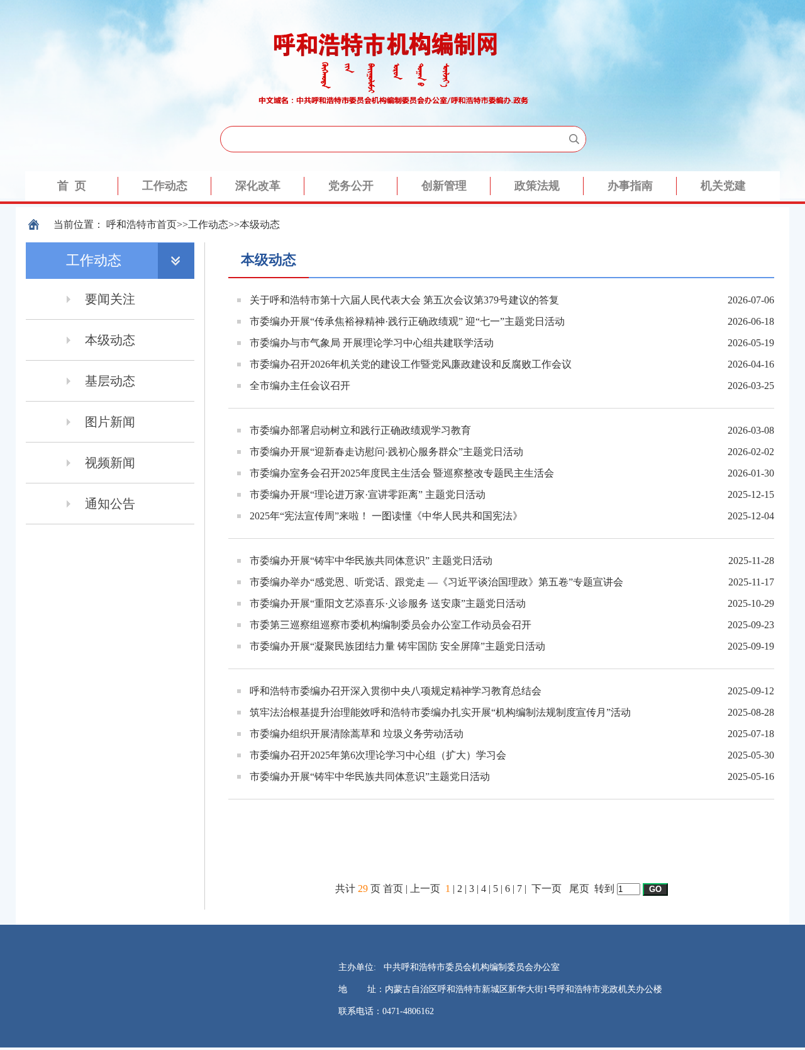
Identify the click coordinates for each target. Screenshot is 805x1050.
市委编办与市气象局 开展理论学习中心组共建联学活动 (372, 342)
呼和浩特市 (131, 224)
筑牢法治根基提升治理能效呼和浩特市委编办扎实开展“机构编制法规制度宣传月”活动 (440, 712)
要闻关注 (110, 299)
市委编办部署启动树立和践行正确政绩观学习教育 (360, 430)
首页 (167, 224)
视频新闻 (110, 463)
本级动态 (260, 224)
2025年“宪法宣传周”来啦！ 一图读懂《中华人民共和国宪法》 (386, 516)
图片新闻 (110, 422)
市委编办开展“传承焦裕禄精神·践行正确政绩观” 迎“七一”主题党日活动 (407, 321)
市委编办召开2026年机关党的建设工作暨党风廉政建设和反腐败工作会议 (411, 364)
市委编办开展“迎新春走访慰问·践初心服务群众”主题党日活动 (386, 451)
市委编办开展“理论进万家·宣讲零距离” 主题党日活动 (368, 494)
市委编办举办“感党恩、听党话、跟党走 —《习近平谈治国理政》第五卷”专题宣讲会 (436, 582)
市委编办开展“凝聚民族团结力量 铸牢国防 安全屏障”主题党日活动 (397, 646)
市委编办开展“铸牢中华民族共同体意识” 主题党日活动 (371, 560)
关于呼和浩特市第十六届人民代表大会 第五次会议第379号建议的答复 (404, 300)
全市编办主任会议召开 (300, 385)
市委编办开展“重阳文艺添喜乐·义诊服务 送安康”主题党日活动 (388, 603)
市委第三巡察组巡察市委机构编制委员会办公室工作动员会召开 (390, 624)
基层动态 (110, 381)
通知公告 (110, 504)
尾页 (579, 888)
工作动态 (208, 224)
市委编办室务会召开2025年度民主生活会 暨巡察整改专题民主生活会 (402, 473)
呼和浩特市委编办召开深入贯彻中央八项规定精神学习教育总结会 (395, 691)
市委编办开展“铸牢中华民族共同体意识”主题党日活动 (370, 776)
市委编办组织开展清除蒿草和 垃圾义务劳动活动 (357, 733)
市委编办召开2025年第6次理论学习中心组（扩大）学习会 (378, 755)
